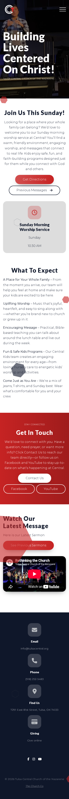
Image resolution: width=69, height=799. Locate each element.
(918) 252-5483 (34, 679)
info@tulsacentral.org (34, 648)
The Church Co (35, 786)
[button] (62, 9)
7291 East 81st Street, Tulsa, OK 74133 (34, 709)
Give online (34, 740)
